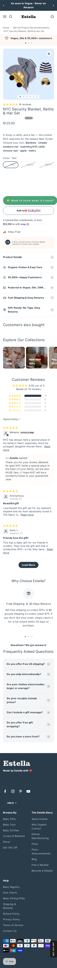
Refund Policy (11, 913)
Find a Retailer (40, 864)
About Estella (40, 818)
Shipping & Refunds (9, 906)
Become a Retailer (42, 870)
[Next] (53, 5)
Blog (34, 859)
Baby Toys (9, 824)
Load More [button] (28, 564)
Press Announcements (41, 851)
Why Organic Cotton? (39, 826)
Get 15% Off (10, 847)
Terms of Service (13, 925)
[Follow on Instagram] (13, 791)
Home (6, 27)
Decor (6, 841)
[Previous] (3, 5)
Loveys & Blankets (14, 835)
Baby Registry (11, 886)
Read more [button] (27, 514)
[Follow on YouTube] (28, 791)
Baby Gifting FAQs (14, 898)
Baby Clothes (11, 830)
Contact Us (10, 930)
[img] (10, 427)
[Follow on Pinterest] (21, 791)
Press (35, 843)
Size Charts (10, 892)
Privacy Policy (11, 919)
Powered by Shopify (30, 959)
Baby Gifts (9, 818)
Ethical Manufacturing (40, 836)
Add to (21, 210)
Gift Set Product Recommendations (31, 27)
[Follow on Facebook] (5, 791)
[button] (25, 43)
